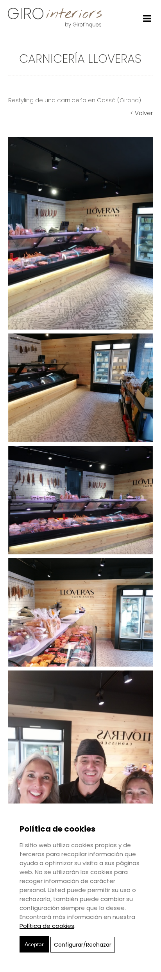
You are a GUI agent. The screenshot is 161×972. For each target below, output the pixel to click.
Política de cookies (47, 926)
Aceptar (34, 944)
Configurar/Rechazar (82, 945)
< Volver (141, 113)
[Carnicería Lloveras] (80, 232)
